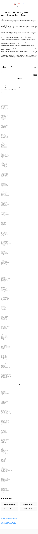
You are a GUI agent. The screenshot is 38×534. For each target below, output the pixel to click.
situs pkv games (9, 518)
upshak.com (3, 461)
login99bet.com (3, 101)
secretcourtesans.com (5, 103)
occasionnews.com (4, 488)
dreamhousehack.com (4, 241)
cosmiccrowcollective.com (5, 411)
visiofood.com (3, 216)
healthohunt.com (4, 193)
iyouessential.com (4, 130)
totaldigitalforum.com (4, 245)
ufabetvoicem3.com (4, 181)
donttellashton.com (4, 394)
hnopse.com (3, 487)
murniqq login (12, 522)
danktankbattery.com (4, 450)
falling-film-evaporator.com (5, 467)
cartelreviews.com (4, 144)
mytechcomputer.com (5, 262)
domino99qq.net (3, 392)
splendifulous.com (4, 172)
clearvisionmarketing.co (5, 204)
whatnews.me (3, 206)
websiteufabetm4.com (5, 184)
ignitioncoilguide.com (4, 261)
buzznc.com (3, 250)
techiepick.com (3, 223)
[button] (19, 6)
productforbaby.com (4, 425)
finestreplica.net (3, 191)
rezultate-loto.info (4, 171)
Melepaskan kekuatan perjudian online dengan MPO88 (9, 67)
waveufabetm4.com (4, 182)
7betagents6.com (4, 158)
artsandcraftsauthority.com (5, 264)
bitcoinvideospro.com (4, 410)
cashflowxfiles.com (4, 440)
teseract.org (3, 213)
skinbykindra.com (4, 252)
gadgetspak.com (4, 162)
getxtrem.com (3, 442)
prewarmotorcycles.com (5, 292)
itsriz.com (2, 406)
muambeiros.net (3, 330)
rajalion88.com (3, 107)
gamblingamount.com (4, 484)
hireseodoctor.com (4, 164)
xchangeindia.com (4, 239)
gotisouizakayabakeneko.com (6, 413)
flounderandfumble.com (5, 192)
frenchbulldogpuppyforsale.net (6, 374)
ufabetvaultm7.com (4, 178)
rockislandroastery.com (5, 256)
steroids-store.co (4, 336)
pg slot (2, 522)
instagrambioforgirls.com (5, 439)
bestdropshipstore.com (5, 143)
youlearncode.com (4, 133)
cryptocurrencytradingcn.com (6, 473)
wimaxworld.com (3, 325)
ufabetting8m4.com (4, 175)
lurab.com (2, 260)
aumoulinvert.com (4, 357)
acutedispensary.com (4, 471)
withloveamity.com (4, 132)
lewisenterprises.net (4, 125)
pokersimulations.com (4, 168)
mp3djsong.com (3, 277)
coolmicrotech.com (4, 240)
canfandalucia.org (4, 233)
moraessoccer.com (4, 319)
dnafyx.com (3, 128)
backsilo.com (3, 462)
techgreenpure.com (4, 142)
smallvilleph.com (3, 314)
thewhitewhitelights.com (5, 343)
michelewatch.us (4, 281)
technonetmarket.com (5, 197)
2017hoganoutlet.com (4, 390)
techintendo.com (4, 140)
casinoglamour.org (4, 377)
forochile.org (3, 320)
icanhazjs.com (3, 361)
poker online (8, 523)
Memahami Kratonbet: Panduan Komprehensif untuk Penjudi (11, 82)
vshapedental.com (4, 232)
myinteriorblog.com (4, 221)
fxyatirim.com (3, 134)
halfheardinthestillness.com (5, 346)
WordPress (21, 532)
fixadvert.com (3, 286)
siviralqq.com (3, 463)
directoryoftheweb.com (5, 393)
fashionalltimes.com (4, 244)
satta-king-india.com (4, 154)
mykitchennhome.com (4, 356)
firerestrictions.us (4, 328)
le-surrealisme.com (4, 296)
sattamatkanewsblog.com (5, 472)
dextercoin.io (3, 378)
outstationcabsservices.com (6, 236)
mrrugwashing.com (4, 458)
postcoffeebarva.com (4, 419)
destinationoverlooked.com (5, 483)
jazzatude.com (3, 307)
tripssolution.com (4, 153)
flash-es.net (3, 460)
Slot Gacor (8, 61)
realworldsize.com (4, 423)
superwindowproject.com (5, 359)
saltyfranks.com (3, 305)
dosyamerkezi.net (4, 295)
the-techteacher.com (4, 242)
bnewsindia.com (3, 222)
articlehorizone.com (4, 156)
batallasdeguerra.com (4, 316)
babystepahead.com (4, 482)
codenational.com (4, 254)
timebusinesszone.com (5, 490)
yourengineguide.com (4, 234)
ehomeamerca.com (4, 139)
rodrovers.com (3, 152)
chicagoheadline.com (4, 105)
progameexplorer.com (4, 255)
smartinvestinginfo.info (5, 195)
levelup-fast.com (4, 166)
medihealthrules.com (4, 230)
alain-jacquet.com (4, 412)
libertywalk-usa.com (4, 273)
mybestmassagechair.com (5, 347)
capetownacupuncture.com (5, 409)
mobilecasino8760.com (5, 350)
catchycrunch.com (4, 111)
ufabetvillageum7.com (5, 179)
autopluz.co (3, 287)
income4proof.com (4, 116)
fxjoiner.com (3, 251)
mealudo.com (3, 451)
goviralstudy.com (4, 364)
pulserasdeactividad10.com (5, 367)
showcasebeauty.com (4, 297)
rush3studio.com (3, 395)
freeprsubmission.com (4, 218)
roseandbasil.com (4, 341)
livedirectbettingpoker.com (5, 453)
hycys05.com (3, 435)
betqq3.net (3, 351)
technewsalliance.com (4, 196)
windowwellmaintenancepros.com (7, 493)
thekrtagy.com (3, 237)
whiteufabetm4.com (4, 185)
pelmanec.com (3, 391)
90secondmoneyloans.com (5, 149)
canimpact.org (3, 363)
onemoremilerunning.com (5, 437)
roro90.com (3, 396)
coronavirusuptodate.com (5, 159)
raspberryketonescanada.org (6, 229)
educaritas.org (3, 117)
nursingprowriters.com (4, 469)
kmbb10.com (3, 441)
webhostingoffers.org (4, 137)
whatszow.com (3, 138)
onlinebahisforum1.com (5, 104)
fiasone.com (3, 449)
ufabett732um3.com (4, 200)
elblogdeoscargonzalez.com (6, 334)
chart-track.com (3, 321)
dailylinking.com (3, 127)
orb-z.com (2, 426)
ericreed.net (3, 348)
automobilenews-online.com (6, 243)
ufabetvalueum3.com (4, 177)
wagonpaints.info (4, 202)
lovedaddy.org (3, 455)
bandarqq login (14, 518)
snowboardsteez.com (4, 438)
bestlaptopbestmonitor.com (6, 339)
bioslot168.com (3, 263)
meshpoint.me (3, 414)
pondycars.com (3, 225)
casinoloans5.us (3, 353)
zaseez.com (3, 110)
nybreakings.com (4, 235)
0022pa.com (3, 308)
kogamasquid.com (4, 375)
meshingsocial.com (4, 444)
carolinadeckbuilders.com (5, 300)
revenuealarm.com (4, 259)
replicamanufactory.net (5, 169)
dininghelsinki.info (4, 187)
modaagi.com (3, 312)
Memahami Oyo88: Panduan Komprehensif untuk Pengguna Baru (12, 87)
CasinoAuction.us (4, 354)
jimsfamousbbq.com (4, 272)
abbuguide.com (3, 135)
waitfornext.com (3, 203)
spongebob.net (3, 415)
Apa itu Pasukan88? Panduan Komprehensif (8, 89)
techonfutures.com (4, 226)
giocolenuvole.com (4, 129)
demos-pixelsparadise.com (5, 290)
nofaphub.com (3, 113)
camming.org (3, 106)
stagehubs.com (3, 99)
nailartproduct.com (4, 146)
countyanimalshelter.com (5, 479)
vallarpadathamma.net (5, 422)
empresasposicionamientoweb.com (7, 247)
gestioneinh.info (3, 210)
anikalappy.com (3, 186)
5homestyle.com (4, 380)
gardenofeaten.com (4, 434)
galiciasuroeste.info (4, 315)
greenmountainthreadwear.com (6, 470)
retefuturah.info (3, 194)
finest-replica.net (4, 208)
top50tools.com (3, 302)
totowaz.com (3, 474)
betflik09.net (3, 119)
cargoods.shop (3, 408)
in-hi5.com (2, 399)
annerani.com (3, 306)
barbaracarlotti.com (4, 368)
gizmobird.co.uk (3, 276)
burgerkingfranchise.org (5, 421)
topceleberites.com (4, 174)
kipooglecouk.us (3, 355)
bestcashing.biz (3, 327)
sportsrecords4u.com (4, 173)
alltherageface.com (4, 253)
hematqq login (3, 523)
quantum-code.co (4, 205)
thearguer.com (3, 445)
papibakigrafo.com (4, 360)
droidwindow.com (4, 217)
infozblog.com (3, 331)
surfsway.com (3, 145)
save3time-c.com (4, 288)
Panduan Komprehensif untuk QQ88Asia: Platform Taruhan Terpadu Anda (13, 80)
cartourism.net (3, 365)
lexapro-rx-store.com (4, 372)
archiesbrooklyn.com (4, 329)
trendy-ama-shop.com (5, 214)
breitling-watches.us (4, 283)
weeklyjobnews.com (4, 478)
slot (12, 61)
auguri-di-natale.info (4, 280)
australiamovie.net (4, 275)
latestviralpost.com (4, 431)
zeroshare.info (3, 309)
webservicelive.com (4, 265)
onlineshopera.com (4, 123)
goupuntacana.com (4, 108)
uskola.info (2, 201)
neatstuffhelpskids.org (4, 318)
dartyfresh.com (3, 124)
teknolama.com (3, 424)
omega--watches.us (4, 282)
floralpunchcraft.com (4, 448)
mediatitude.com (4, 291)
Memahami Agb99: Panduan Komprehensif (8, 85)
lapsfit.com (3, 165)
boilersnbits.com (3, 430)
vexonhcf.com (3, 289)
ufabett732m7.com (4, 215)
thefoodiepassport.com (5, 358)
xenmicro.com (3, 121)
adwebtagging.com (4, 480)
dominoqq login (9, 519)
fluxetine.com (3, 349)
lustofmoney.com (4, 489)
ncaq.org (2, 120)
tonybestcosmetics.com (5, 249)
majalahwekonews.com (5, 389)
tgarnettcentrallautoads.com (6, 285)
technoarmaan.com (4, 246)
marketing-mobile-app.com (5, 447)
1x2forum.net (3, 100)
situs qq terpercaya (4, 524)
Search (2, 72)
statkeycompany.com (4, 299)
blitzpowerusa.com (4, 433)
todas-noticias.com (4, 401)
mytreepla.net (3, 167)
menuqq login (3, 518)
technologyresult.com (4, 136)
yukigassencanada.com (5, 155)
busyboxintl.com (3, 416)
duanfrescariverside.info (5, 188)
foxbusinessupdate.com (5, 454)
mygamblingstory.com (4, 387)
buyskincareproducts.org (5, 373)
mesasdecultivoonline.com (5, 429)
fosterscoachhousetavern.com (6, 428)
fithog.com (2, 338)
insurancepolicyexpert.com (5, 298)
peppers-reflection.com (5, 491)
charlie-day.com (3, 452)
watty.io (2, 404)
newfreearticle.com (4, 432)
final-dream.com (4, 207)
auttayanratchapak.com (5, 418)
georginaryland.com (4, 340)
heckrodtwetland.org (4, 345)
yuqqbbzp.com (3, 157)
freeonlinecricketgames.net (5, 326)
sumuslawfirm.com (4, 468)
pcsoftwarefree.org (4, 126)
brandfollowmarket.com (5, 477)
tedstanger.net (3, 198)
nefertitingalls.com (4, 114)
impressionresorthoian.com (5, 464)
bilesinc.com (3, 310)
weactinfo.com (3, 443)
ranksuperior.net (3, 481)
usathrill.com (3, 231)
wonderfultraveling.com (5, 322)
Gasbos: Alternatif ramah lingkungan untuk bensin (28, 67)
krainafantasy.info (4, 400)
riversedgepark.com (4, 109)
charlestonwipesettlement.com (6, 476)
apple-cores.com (4, 366)
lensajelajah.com (3, 118)
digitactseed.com (4, 147)
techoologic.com (4, 227)
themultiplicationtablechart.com (6, 376)
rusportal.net (3, 403)
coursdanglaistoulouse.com (5, 278)
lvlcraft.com (3, 148)
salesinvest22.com (4, 212)
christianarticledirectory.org (5, 379)
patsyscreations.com (4, 115)
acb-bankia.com (3, 459)
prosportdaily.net (4, 211)
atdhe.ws (2, 344)
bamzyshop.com (3, 224)
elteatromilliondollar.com (5, 420)
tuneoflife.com (3, 492)
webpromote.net (4, 335)
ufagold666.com (3, 220)
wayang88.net (3, 183)
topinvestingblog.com (4, 301)
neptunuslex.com (4, 279)
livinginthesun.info (4, 405)
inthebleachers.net (4, 370)
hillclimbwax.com (3, 486)
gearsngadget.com (4, 163)
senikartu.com (3, 402)
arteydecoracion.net (4, 337)
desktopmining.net (4, 369)
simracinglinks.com (4, 293)
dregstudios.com (4, 317)
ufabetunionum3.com (4, 176)
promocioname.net (4, 324)
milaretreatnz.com (4, 311)
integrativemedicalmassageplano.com (7, 457)
